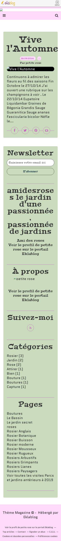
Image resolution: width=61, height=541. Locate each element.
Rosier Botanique (21, 435)
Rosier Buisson (20, 440)
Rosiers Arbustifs (21, 457)
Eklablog (30, 517)
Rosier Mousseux (21, 448)
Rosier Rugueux (20, 453)
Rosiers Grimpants (22, 462)
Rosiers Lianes (19, 466)
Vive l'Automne (33, 44)
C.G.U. (52, 531)
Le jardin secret (19, 422)
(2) (15, 360)
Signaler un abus (37, 531)
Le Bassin (15, 417)
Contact (22, 531)
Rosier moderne (20, 444)
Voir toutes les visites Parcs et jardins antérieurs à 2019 (30, 477)
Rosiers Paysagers (22, 471)
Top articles (8, 531)
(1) (15, 369)
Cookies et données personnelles (18, 536)
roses (11, 426)
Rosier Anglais (19, 431)
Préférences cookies (47, 536)
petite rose (26, 527)
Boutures (15, 413)
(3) (15, 355)
